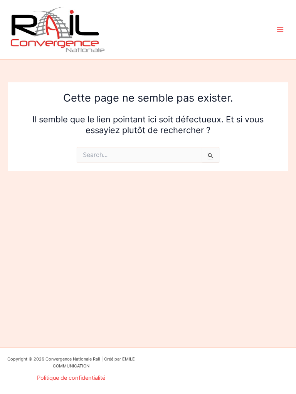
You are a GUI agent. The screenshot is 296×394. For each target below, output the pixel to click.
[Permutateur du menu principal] (280, 30)
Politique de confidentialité (71, 377)
